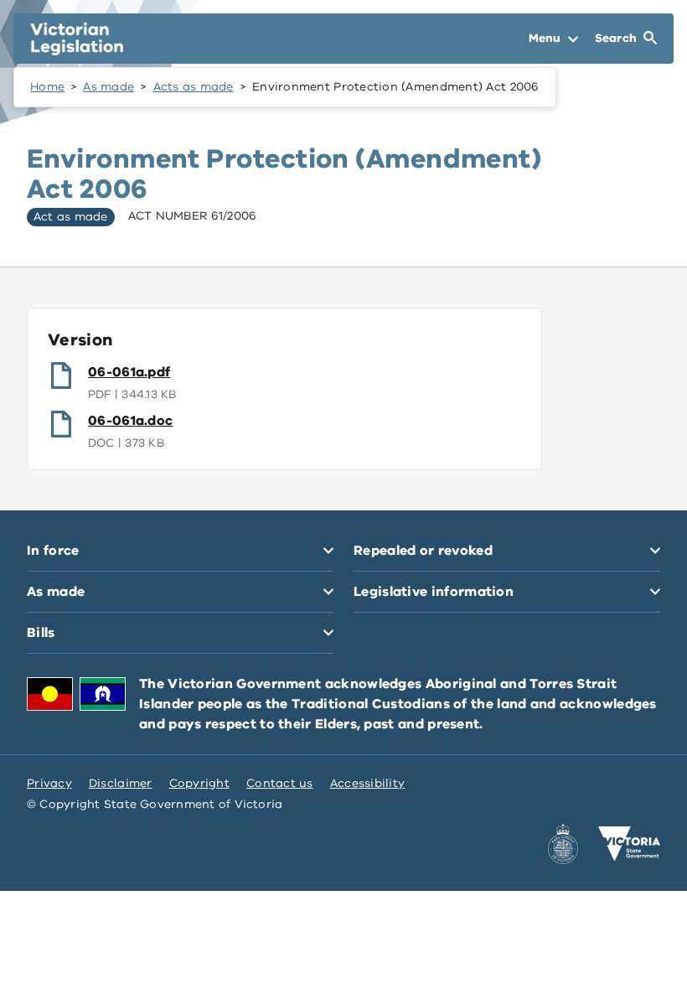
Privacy (49, 783)
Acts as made (193, 87)
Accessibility (367, 783)
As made (108, 87)
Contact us (279, 783)
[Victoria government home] (629, 844)
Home (47, 87)
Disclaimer (120, 783)
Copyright (199, 783)
